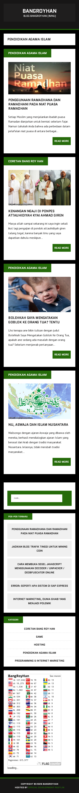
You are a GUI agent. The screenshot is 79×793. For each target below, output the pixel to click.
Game (39, 637)
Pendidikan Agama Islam (39, 653)
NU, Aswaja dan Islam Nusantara (38, 424)
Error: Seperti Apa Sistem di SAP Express (39, 586)
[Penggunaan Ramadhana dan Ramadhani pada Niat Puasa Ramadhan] (39, 92)
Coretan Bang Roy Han (39, 629)
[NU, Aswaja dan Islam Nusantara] (39, 416)
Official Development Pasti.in (46, 787)
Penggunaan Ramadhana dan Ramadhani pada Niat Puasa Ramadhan (34, 104)
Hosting (39, 644)
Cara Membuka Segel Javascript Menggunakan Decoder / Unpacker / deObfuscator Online (39, 568)
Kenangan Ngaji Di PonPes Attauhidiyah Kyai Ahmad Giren (35, 213)
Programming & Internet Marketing (39, 661)
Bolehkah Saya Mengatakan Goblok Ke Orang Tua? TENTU (34, 319)
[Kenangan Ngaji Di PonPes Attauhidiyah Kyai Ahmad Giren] (39, 203)
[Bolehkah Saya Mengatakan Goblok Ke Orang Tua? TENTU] (39, 310)
